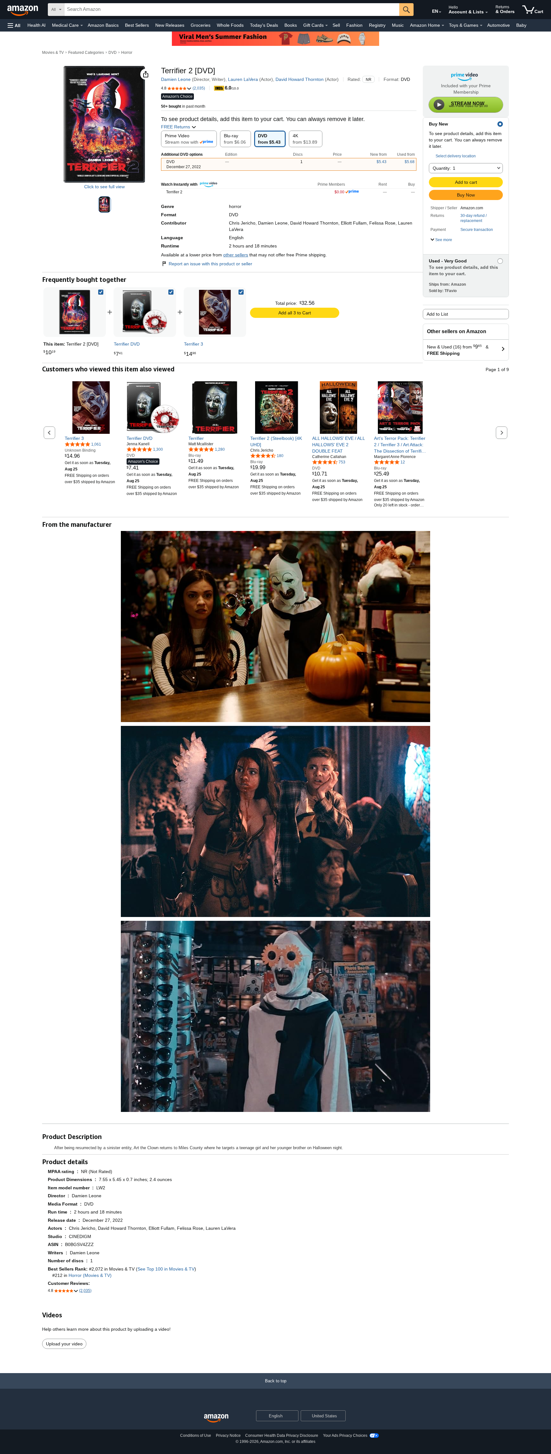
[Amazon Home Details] (443, 25)
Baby (521, 25)
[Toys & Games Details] (481, 25)
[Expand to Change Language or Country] (440, 12)
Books (290, 25)
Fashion (354, 25)
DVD (112, 52)
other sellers (235, 254)
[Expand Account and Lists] (486, 12)
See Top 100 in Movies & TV (166, 1268)
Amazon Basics (103, 25)
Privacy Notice (228, 1435)
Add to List (437, 314)
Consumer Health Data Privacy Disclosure (281, 1435)
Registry (377, 25)
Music (398, 25)
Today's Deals (264, 25)
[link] (144, 312)
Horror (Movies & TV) (90, 1275)
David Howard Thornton (300, 79)
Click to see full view (104, 186)
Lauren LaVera (243, 79)
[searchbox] (231, 10)
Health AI (36, 25)
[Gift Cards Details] (326, 25)
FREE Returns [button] (176, 126)
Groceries (200, 25)
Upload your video (64, 1343)
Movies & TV (53, 52)
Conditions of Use (195, 1435)
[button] (14, 25)
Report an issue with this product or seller (210, 263)
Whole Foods (230, 25)
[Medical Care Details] (81, 25)
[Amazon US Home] (216, 1418)
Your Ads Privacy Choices (345, 1435)
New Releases (169, 25)
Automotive (498, 25)
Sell (336, 25)
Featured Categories (86, 52)
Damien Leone (176, 79)
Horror (126, 52)
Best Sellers (137, 25)
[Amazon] (23, 10)
